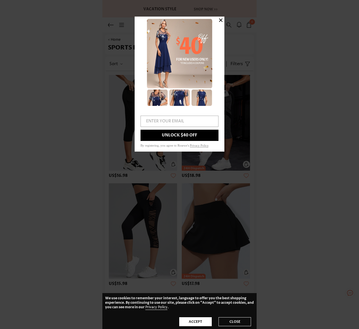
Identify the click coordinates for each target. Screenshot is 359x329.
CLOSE (234, 321)
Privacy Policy (156, 307)
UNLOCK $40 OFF (179, 135)
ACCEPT (195, 321)
